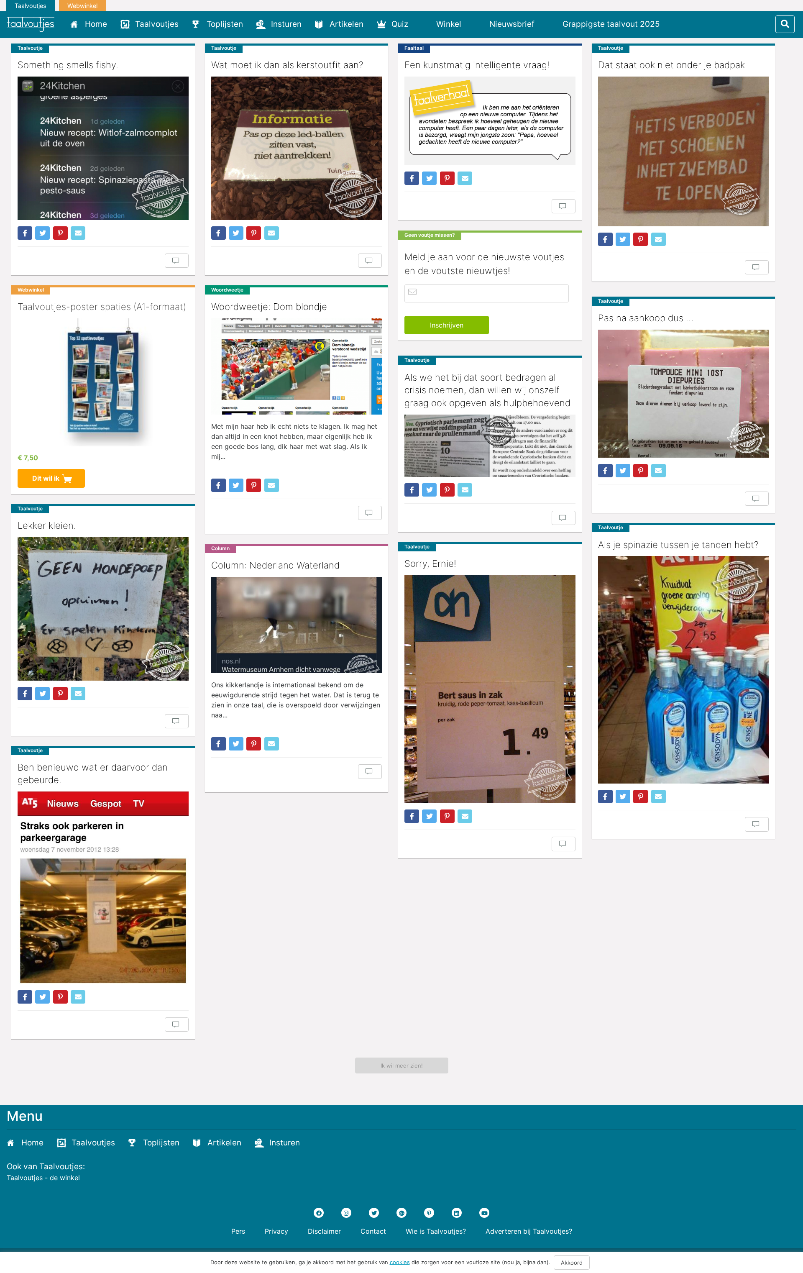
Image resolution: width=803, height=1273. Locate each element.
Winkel (448, 24)
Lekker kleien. (47, 525)
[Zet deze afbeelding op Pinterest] (60, 233)
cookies (400, 1261)
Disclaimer (324, 1231)
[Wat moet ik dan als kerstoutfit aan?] (296, 148)
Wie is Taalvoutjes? (436, 1231)
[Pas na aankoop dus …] (683, 394)
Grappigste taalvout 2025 (611, 24)
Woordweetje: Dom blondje (269, 306)
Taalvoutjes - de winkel (43, 1177)
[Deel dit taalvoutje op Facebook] (25, 233)
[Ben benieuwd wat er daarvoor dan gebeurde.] (103, 887)
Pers (238, 1231)
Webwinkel (82, 5)
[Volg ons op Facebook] (319, 1213)
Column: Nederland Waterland (275, 565)
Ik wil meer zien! (402, 1065)
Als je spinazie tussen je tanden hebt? (678, 544)
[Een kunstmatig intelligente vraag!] (489, 121)
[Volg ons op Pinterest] (429, 1213)
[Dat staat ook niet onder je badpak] (683, 151)
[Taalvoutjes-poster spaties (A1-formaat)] (103, 382)
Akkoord (572, 1262)
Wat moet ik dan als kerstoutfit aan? (287, 64)
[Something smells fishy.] (103, 148)
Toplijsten (225, 24)
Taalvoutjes (30, 5)
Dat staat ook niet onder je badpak (671, 64)
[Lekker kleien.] (103, 608)
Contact (373, 1231)
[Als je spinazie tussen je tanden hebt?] (683, 670)
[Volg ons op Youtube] (484, 1213)
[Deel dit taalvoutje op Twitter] (42, 233)
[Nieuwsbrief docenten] (680, 24)
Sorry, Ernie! (430, 563)
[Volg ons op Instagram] (346, 1213)
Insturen (286, 24)
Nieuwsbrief (511, 24)
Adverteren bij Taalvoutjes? (529, 1231)
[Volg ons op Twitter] (374, 1213)
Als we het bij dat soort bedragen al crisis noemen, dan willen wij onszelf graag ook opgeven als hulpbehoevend (487, 390)
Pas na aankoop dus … (645, 317)
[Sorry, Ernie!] (489, 689)
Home (96, 24)
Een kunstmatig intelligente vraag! (477, 64)
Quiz (399, 24)
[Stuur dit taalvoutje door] (78, 233)
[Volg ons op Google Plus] (401, 1213)
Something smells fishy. (68, 64)
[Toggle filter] (785, 24)
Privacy (276, 1231)
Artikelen (346, 24)
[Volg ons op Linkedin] (457, 1213)
